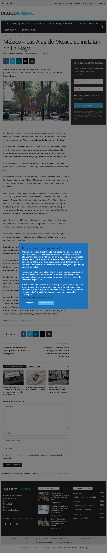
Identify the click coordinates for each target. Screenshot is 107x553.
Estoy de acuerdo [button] (46, 302)
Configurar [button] (29, 303)
